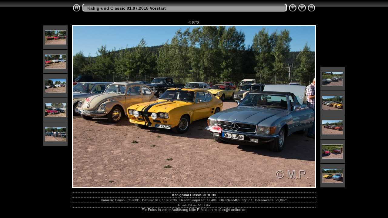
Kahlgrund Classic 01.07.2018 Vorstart (126, 8)
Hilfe (207, 205)
